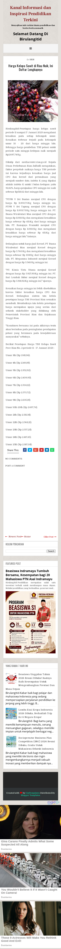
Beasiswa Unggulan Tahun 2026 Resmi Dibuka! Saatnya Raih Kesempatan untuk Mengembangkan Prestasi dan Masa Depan (30, 681)
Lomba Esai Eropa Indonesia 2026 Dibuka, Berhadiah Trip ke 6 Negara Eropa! (35, 713)
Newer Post (15, 536)
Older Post (48, 537)
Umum (32, 59)
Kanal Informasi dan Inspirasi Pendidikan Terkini (30, 14)
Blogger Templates (30, 795)
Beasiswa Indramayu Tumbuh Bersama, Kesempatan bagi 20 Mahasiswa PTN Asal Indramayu (29, 575)
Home (27, 536)
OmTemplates (33, 793)
